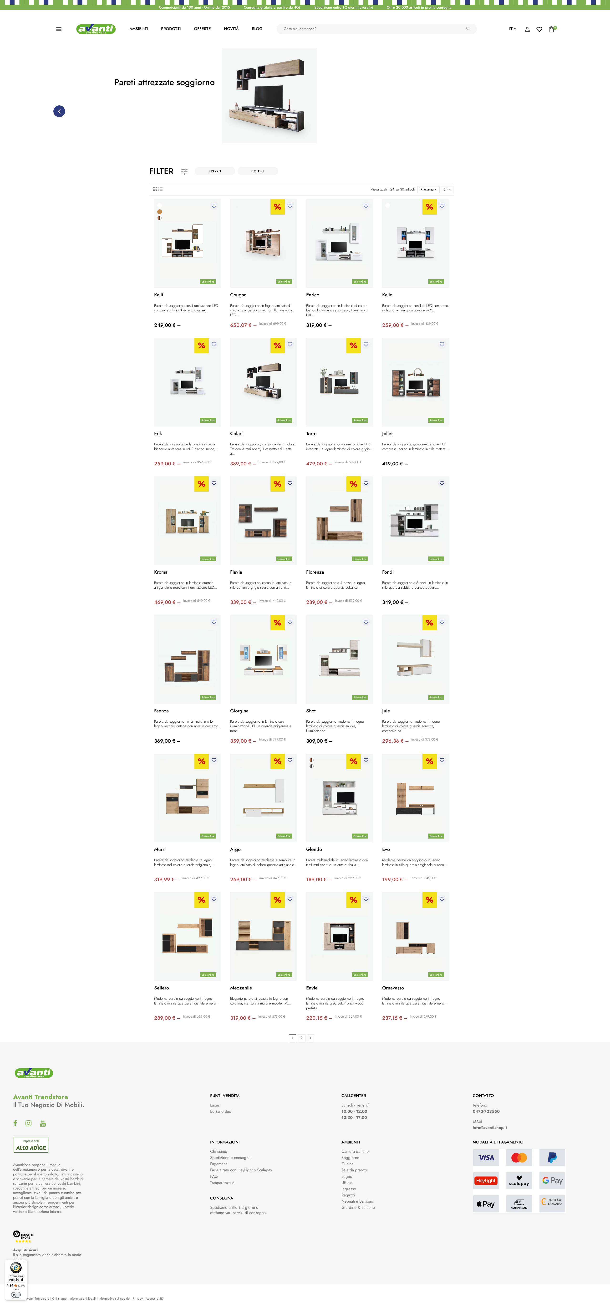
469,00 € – (167, 602)
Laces (215, 1105)
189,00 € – (319, 879)
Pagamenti (219, 1164)
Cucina (347, 1164)
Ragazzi (348, 1195)
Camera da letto (355, 1151)
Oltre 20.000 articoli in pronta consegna (419, 7)
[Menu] (24, 1262)
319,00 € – (319, 325)
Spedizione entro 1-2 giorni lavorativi (343, 7)
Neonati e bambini (357, 1201)
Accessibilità (154, 1298)
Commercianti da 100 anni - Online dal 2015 (194, 7)
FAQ (214, 1176)
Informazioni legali (83, 1298)
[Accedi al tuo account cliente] (527, 30)
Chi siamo (218, 1151)
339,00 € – (243, 602)
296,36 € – (395, 741)
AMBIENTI (138, 28)
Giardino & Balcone (358, 1207)
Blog (257, 28)
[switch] (16, 1295)
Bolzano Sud (220, 1111)
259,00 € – (395, 325)
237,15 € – (394, 1018)
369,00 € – (167, 741)
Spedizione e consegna (230, 1157)
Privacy (137, 1298)
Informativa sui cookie (114, 1298)
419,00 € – (395, 463)
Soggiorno (350, 1157)
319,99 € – (167, 879)
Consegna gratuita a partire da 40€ (272, 7)
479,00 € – (319, 463)
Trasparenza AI (222, 1182)
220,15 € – (319, 1018)
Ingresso (348, 1189)
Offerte (202, 28)
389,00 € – (243, 463)
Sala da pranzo (354, 1170)
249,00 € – (167, 325)
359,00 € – (243, 741)
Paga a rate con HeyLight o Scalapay (241, 1170)
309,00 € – (319, 741)
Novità (231, 28)
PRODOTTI (171, 28)
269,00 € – (243, 879)
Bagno (346, 1176)
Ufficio (346, 1182)
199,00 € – (395, 879)
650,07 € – (243, 325)
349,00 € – (395, 602)
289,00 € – (319, 602)
